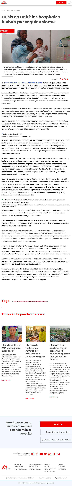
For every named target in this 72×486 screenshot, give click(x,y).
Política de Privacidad (38, 483)
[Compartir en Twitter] (62, 79)
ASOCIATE (61, 2)
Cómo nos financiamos (20, 470)
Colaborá (47, 464)
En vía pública (62, 470)
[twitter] (45, 454)
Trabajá (60, 464)
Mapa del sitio (50, 483)
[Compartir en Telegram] (67, 79)
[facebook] (36, 454)
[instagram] (32, 454)
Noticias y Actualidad (35, 464)
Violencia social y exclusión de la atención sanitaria (31, 301)
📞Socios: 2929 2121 (60, 478)
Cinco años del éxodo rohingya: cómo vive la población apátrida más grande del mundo (60, 352)
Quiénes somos (18, 466)
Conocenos (17, 464)
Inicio (3, 10)
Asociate (46, 466)
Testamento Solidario (50, 468)
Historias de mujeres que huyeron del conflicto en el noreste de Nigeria (35, 351)
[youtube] (41, 454)
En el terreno (61, 466)
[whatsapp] (58, 454)
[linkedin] (49, 454)
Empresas (47, 470)
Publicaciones (33, 468)
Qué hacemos (18, 468)
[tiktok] (54, 454)
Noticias (17, 10)
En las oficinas (62, 468)
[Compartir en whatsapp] (65, 79)
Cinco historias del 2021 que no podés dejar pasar (11, 348)
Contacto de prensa (35, 470)
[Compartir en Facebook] (60, 79)
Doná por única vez (49, 471)
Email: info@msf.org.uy (44, 478)
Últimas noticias (33, 466)
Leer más (4, 380)
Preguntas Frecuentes (25, 483)
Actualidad (10, 10)
